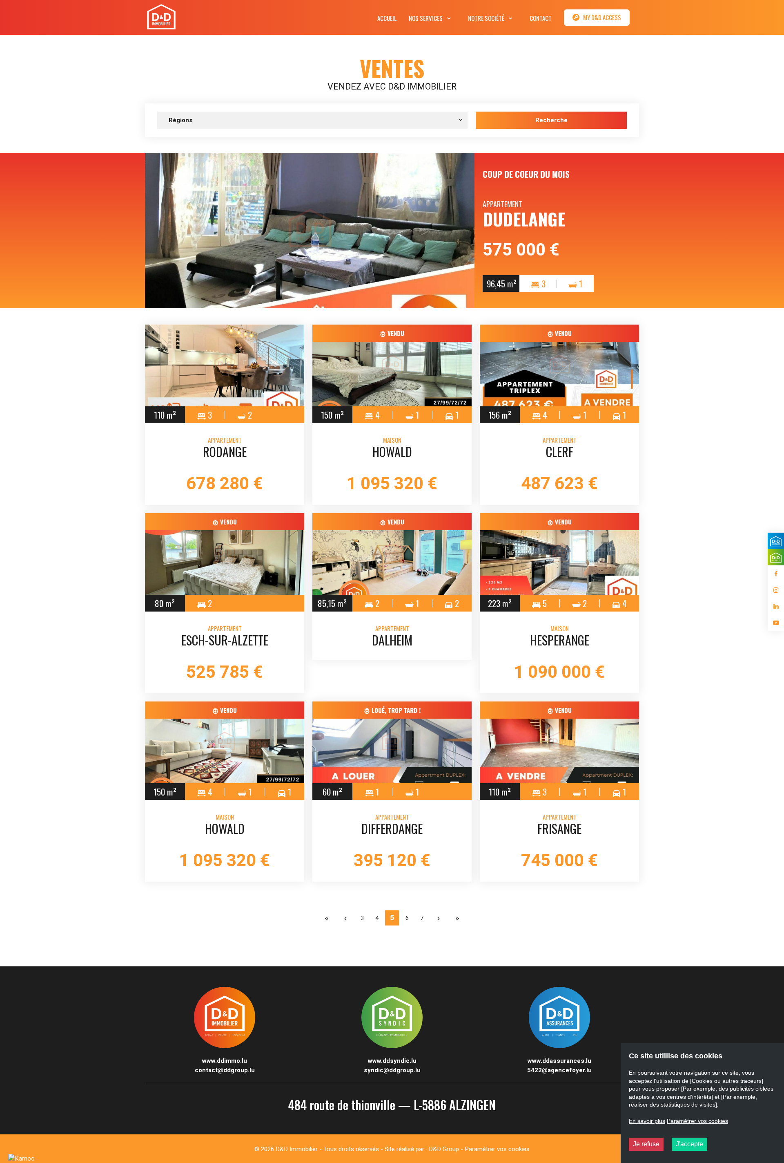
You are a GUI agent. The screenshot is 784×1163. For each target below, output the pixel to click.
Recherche (551, 120)
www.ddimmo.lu (224, 1060)
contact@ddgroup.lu (225, 1070)
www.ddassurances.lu (559, 1060)
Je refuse (646, 1144)
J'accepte (689, 1144)
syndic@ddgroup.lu (392, 1070)
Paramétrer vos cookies (497, 1149)
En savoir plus (647, 1121)
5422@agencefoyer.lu (559, 1070)
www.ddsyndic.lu (392, 1060)
